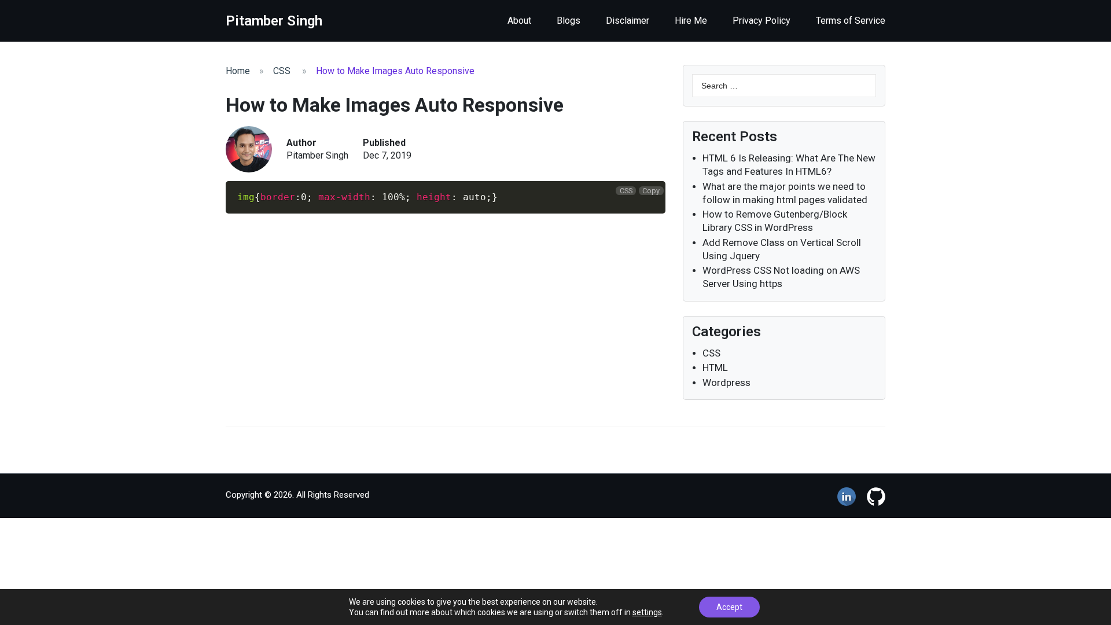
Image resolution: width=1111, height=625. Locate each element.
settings (647, 612)
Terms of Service (850, 20)
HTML (715, 367)
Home (238, 70)
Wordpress (726, 382)
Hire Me (691, 20)
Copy (651, 190)
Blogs (568, 20)
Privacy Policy (761, 20)
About (519, 20)
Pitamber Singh (317, 155)
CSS (281, 70)
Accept (729, 607)
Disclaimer (627, 20)
